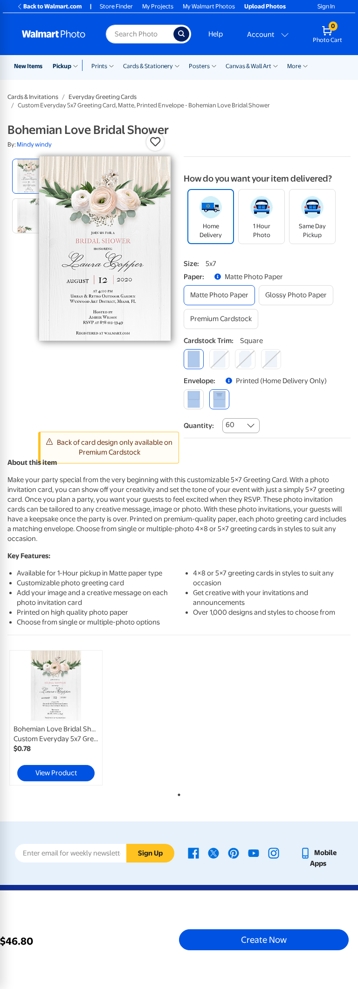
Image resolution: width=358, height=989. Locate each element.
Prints (99, 66)
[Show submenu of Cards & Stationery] (177, 65)
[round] (219, 359)
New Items (28, 66)
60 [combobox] (230, 425)
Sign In (326, 6)
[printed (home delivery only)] (219, 399)
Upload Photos (265, 6)
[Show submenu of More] (305, 65)
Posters (199, 66)
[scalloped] (271, 359)
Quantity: (199, 425)
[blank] (194, 399)
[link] (56, 718)
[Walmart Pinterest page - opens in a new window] (233, 853)
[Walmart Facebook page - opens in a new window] (193, 853)
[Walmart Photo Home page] (53, 34)
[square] (194, 359)
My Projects (157, 6)
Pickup (62, 66)
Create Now (264, 939)
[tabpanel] (64, 718)
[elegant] (245, 359)
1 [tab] (177, 793)
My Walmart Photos (209, 6)
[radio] (29, 176)
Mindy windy (34, 144)
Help (215, 34)
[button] (155, 142)
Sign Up (150, 853)
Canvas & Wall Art (248, 66)
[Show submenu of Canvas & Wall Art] (275, 65)
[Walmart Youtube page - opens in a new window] (253, 853)
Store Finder (116, 6)
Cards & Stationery (148, 66)
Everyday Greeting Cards (103, 96)
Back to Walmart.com (52, 6)
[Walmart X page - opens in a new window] (213, 853)
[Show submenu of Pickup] (78, 65)
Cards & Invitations (32, 96)
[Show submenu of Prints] (111, 65)
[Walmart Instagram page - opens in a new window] (273, 853)
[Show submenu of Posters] (214, 65)
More (294, 66)
